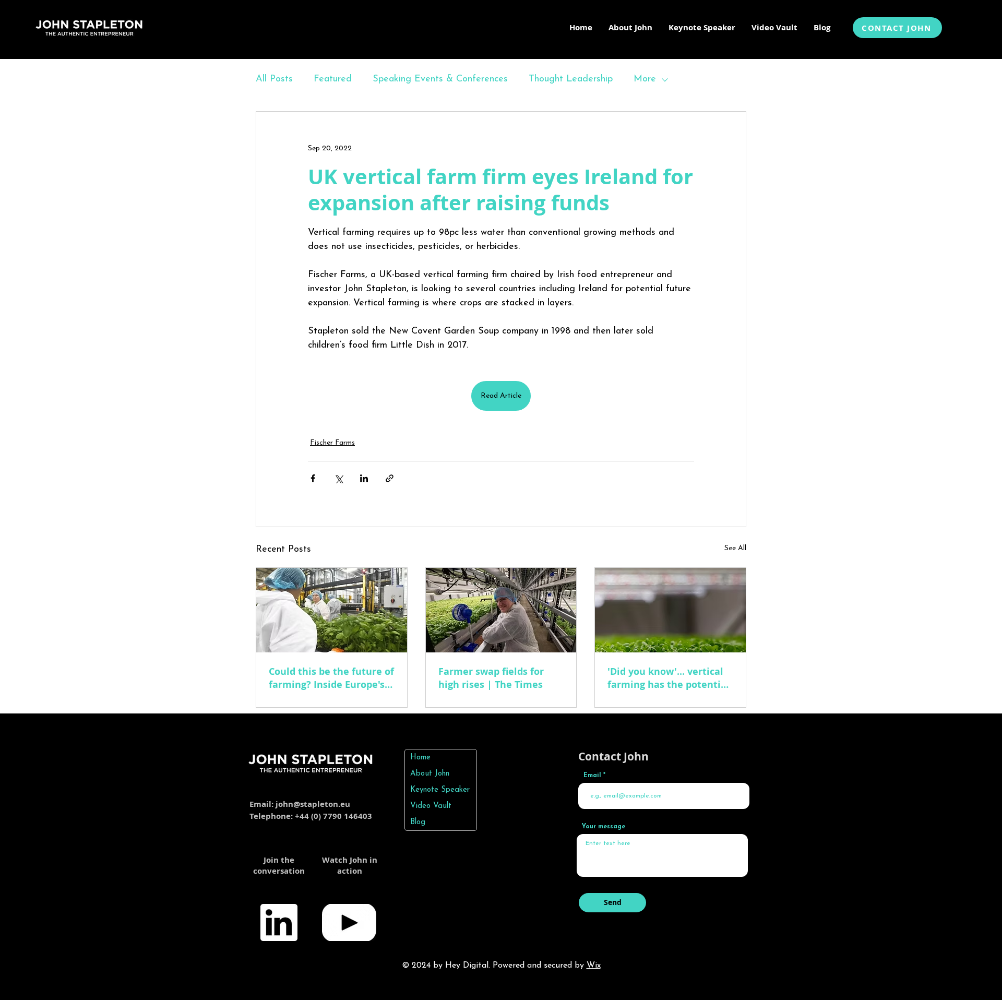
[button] (701, 27)
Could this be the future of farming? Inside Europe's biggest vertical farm (331, 678)
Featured (333, 79)
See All (735, 548)
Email (592, 775)
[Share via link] (390, 478)
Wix (594, 965)
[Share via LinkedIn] (364, 478)
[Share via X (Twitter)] (338, 478)
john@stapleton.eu (313, 804)
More (645, 79)
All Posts (274, 79)
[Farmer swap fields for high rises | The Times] (501, 610)
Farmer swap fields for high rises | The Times (491, 678)
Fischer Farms (332, 443)
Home (420, 757)
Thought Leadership (571, 79)
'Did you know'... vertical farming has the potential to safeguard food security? (668, 678)
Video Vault (430, 806)
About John (429, 774)
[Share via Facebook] (313, 478)
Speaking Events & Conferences (440, 79)
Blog (417, 822)
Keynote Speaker (440, 790)
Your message (603, 827)
